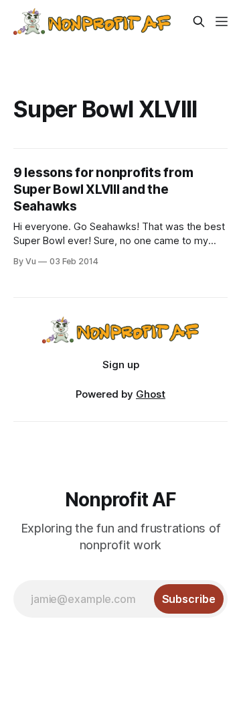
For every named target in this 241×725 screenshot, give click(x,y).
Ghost (150, 394)
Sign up (120, 364)
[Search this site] (199, 21)
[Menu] (221, 21)
